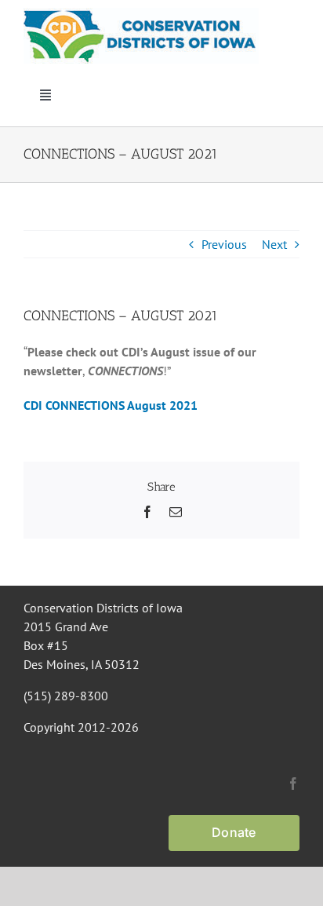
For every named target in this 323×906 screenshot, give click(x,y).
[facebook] (293, 783)
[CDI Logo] (141, 14)
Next (274, 244)
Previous (224, 244)
